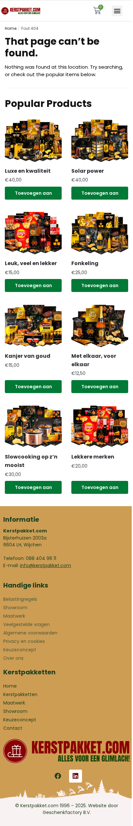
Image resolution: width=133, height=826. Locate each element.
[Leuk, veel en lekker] (33, 233)
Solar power (87, 171)
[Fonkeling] (99, 233)
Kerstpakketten (20, 694)
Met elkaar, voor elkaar (93, 360)
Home (10, 28)
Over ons (13, 658)
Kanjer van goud (27, 356)
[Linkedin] (75, 776)
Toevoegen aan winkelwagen (33, 195)
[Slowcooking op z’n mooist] (33, 426)
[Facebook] (57, 776)
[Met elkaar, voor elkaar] (99, 326)
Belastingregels (20, 599)
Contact (12, 728)
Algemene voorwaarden (30, 633)
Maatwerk (14, 616)
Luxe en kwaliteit (28, 171)
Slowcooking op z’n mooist (31, 461)
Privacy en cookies (24, 641)
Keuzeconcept (19, 649)
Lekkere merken (92, 456)
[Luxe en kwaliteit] (33, 141)
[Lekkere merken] (99, 426)
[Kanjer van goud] (33, 326)
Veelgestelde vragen (26, 624)
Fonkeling (84, 263)
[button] (117, 11)
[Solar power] (99, 141)
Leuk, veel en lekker (31, 263)
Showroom (15, 607)
